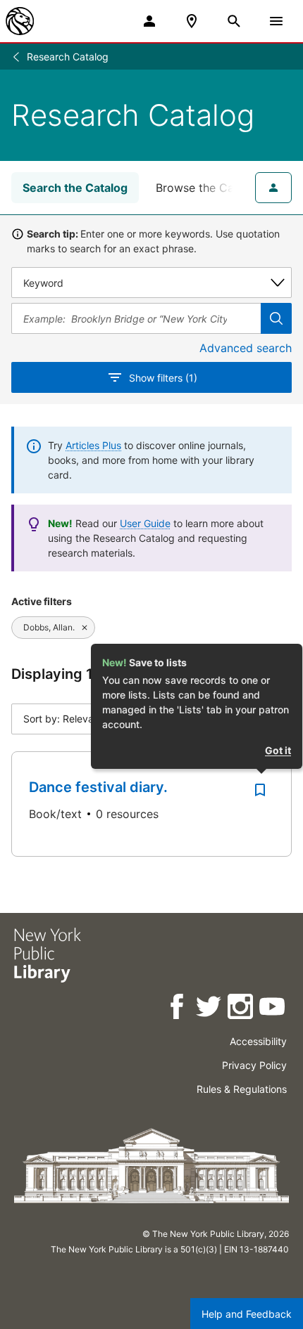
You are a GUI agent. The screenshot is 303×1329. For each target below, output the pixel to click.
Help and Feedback (247, 1314)
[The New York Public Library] (20, 21)
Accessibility (258, 1041)
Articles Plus (93, 445)
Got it (278, 750)
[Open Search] (234, 21)
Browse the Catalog (208, 188)
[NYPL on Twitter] (209, 1009)
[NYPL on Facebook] (178, 1009)
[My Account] (149, 21)
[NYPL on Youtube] (273, 1009)
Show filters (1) (163, 378)
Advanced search (245, 348)
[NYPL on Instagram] (241, 1009)
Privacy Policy (254, 1065)
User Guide (145, 523)
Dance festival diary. (98, 787)
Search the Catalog (75, 188)
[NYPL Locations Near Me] (192, 21)
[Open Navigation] (276, 21)
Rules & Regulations (242, 1089)
